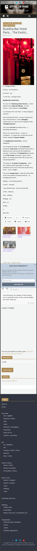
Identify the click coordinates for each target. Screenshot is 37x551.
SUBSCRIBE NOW (18, 284)
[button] (18, 266)
